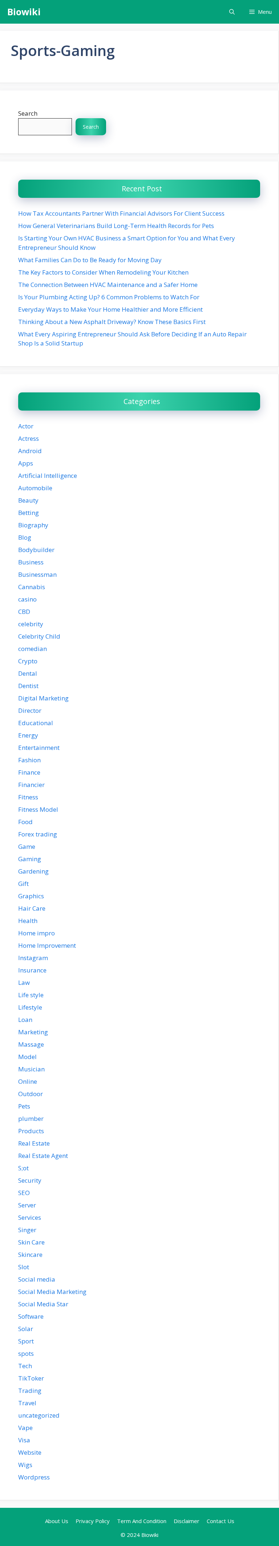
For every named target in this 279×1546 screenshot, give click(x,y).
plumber (31, 1118)
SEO (24, 1193)
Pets (24, 1106)
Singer (27, 1230)
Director (29, 710)
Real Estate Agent (43, 1155)
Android (30, 451)
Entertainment (39, 747)
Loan (25, 1019)
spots (26, 1353)
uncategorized (39, 1415)
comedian (32, 648)
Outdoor (30, 1094)
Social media (36, 1279)
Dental (27, 673)
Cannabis (31, 587)
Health (27, 920)
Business (31, 562)
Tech (25, 1366)
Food (25, 822)
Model (27, 1056)
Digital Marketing (43, 698)
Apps (25, 463)
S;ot (23, 1168)
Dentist (28, 686)
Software (31, 1316)
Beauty (28, 500)
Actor (25, 426)
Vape (25, 1427)
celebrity (30, 624)
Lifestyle (30, 1007)
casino (27, 599)
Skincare (30, 1254)
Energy (28, 735)
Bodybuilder (36, 550)
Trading (29, 1390)
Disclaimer (186, 1521)
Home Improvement (47, 945)
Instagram (33, 958)
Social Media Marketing (52, 1291)
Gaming (29, 859)
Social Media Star (43, 1304)
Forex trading (37, 834)
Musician (31, 1069)
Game (26, 846)
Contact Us (220, 1521)
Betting (28, 512)
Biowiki (24, 11)
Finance (29, 772)
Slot (23, 1267)
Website (29, 1452)
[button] (232, 12)
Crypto (27, 661)
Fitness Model (38, 809)
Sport (26, 1341)
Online (27, 1081)
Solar (25, 1329)
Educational (35, 723)
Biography (33, 525)
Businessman (37, 574)
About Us (56, 1521)
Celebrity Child (39, 636)
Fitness (28, 797)
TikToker (31, 1378)
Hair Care (31, 908)
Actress (28, 438)
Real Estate (34, 1143)
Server (27, 1205)
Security (29, 1180)
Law (24, 982)
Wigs (25, 1465)
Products (31, 1131)
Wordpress (34, 1477)
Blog (24, 537)
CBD (24, 611)
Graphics (31, 896)
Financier (31, 784)
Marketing (33, 1032)
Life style (31, 995)
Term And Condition (141, 1521)
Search (27, 113)
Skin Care (31, 1242)
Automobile (35, 488)
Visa (24, 1440)
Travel (27, 1403)
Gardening (33, 871)
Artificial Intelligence (47, 475)
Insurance (32, 970)
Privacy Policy (93, 1521)
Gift (23, 883)
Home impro (36, 933)
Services (29, 1217)
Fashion (29, 760)
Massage (31, 1044)
